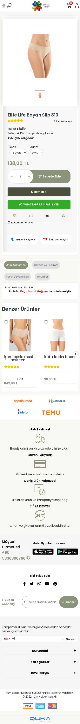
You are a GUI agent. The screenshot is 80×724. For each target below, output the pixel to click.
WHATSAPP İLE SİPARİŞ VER (41, 204)
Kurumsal (40, 651)
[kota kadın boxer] (60, 335)
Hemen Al (40, 192)
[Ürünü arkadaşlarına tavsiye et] (32, 215)
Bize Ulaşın (40, 673)
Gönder (71, 602)
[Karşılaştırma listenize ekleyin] (48, 215)
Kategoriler (40, 662)
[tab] (16, 265)
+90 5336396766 (14, 555)
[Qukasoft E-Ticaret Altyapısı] (40, 719)
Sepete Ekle (52, 176)
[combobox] (6, 638)
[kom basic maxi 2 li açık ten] (20, 335)
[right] (75, 354)
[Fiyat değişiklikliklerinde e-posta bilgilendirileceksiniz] (64, 215)
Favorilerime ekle (22, 222)
